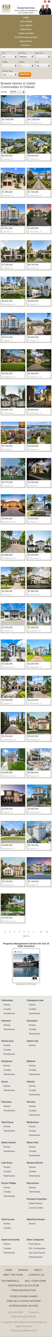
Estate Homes (35, 1203)
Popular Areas (35, 1257)
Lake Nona (6, 1163)
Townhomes (9, 1013)
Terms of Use (31, 1330)
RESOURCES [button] (25, 41)
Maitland (31, 1061)
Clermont (6, 1021)
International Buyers (23, 1305)
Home (8, 1270)
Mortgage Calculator (23, 1285)
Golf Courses (8, 1219)
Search (23, 1270)
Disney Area (7, 1041)
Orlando (31, 1081)
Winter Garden (8, 1142)
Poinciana (6, 1102)
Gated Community (10, 1240)
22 (47, 932)
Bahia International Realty (23, 1316)
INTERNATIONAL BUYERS (26, 37)
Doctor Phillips (8, 1183)
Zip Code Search (37, 1253)
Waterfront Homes (36, 1219)
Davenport (32, 1021)
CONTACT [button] (25, 45)
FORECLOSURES (26, 33)
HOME (26, 18)
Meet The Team (13, 1274)
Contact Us (36, 1274)
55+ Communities (37, 1248)
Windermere (33, 1122)
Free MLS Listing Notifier (24, 1301)
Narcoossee (33, 1183)
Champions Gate (35, 1000)
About (38, 1270)
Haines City (32, 1041)
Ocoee (4, 1081)
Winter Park (32, 1142)
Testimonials (10, 1281)
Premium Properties (37, 1199)
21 (41, 932)
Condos (7, 1009)
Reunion (31, 1102)
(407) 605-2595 (15, 1312)
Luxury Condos (36, 1208)
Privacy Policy (17, 1330)
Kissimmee (7, 1061)
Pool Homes (35, 1244)
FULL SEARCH (26, 25)
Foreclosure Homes (24, 1296)
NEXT (26, 936)
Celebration (7, 1000)
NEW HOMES (26, 22)
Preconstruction (24, 1290)
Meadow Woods (35, 1163)
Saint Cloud (7, 1122)
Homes (6, 1005)
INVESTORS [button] (25, 29)
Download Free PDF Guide (26, 984)
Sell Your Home (35, 1281)
